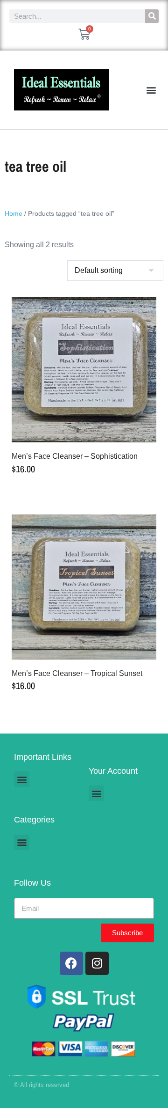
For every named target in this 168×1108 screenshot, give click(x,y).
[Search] (152, 16)
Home (13, 213)
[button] (151, 90)
